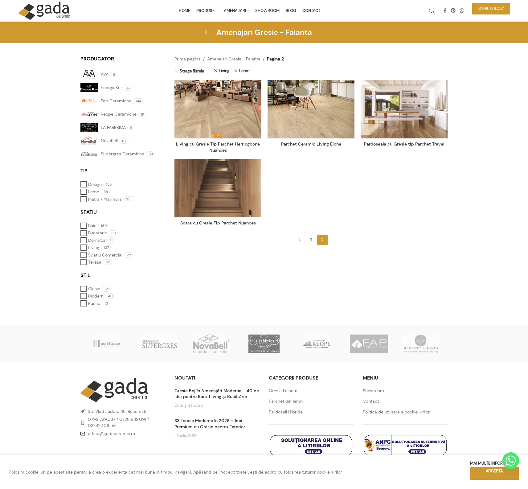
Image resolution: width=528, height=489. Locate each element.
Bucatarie (97, 233)
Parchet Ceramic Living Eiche (311, 144)
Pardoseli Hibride (286, 412)
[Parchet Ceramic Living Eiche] (311, 109)
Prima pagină (187, 59)
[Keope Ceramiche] (316, 343)
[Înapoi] (208, 32)
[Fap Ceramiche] (369, 343)
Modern (96, 296)
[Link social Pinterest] (453, 10)
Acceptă (494, 471)
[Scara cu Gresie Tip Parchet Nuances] (217, 188)
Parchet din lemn (286, 401)
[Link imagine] (114, 389)
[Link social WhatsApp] (462, 10)
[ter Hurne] (106, 343)
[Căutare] (432, 11)
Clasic (94, 288)
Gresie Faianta (283, 390)
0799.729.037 (101, 419)
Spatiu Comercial (105, 255)
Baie (92, 225)
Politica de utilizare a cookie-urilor (396, 412)
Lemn (93, 192)
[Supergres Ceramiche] (159, 343)
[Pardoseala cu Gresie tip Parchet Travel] (404, 109)
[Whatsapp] (510, 460)
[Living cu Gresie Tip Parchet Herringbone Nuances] (217, 109)
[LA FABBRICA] (264, 343)
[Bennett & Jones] (421, 343)
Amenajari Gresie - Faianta (233, 59)
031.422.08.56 (102, 425)
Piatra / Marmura (105, 199)
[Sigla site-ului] (44, 10)
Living (93, 247)
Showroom (373, 390)
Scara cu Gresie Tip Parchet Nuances (218, 223)
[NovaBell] (211, 343)
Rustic (94, 303)
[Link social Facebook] (445, 10)
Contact (371, 401)
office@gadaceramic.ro (111, 433)
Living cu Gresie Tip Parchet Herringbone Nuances (218, 147)
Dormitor (97, 240)
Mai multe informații (491, 463)
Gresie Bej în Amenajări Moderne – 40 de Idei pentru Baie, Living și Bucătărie (216, 394)
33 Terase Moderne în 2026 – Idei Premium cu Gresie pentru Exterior (209, 423)
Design (95, 184)
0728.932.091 (132, 419)
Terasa (94, 262)
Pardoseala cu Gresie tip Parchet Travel (404, 144)
